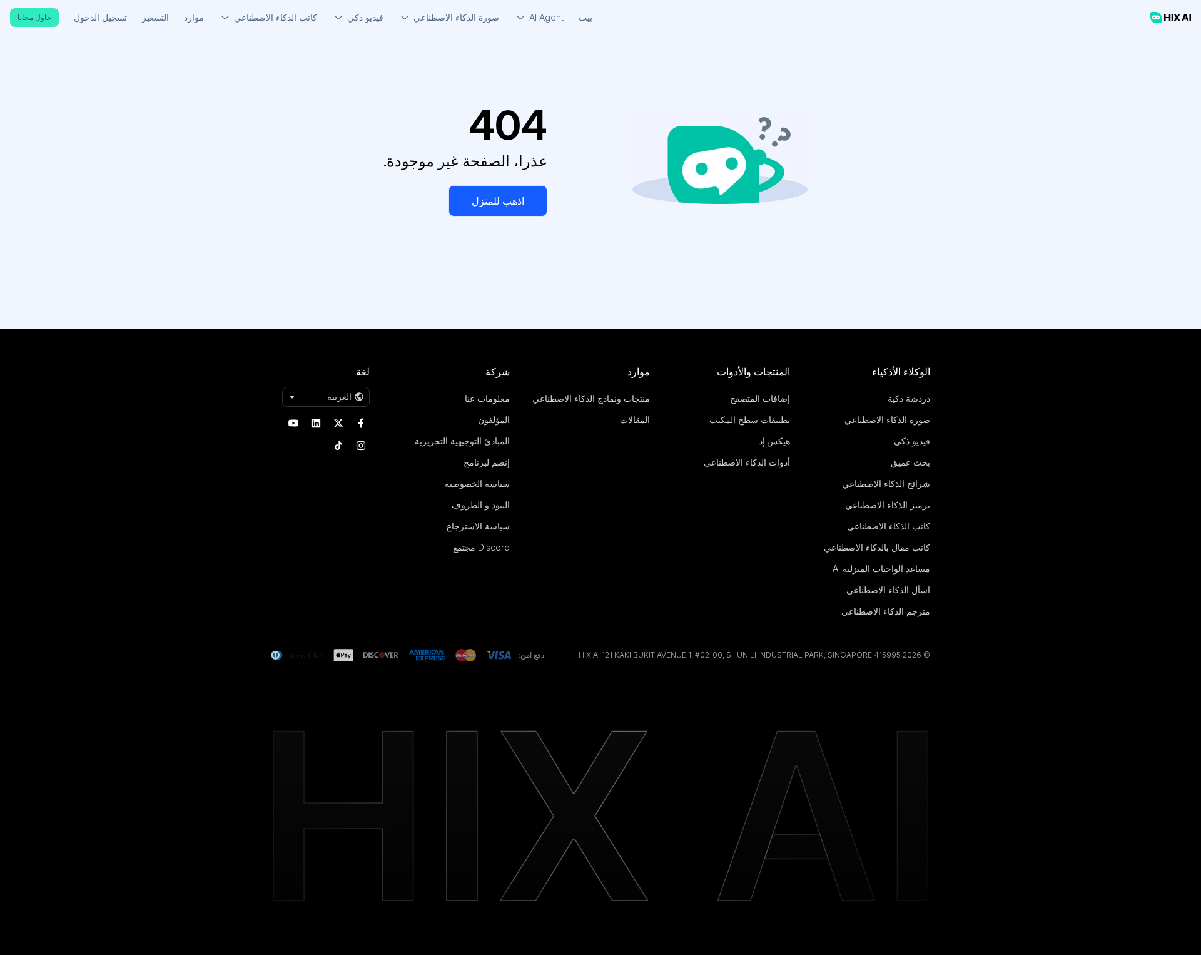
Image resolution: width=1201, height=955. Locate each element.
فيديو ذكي (912, 441)
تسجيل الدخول (100, 17)
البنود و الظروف (481, 504)
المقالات (635, 419)
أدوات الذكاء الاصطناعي (747, 462)
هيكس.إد (774, 441)
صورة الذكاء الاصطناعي (887, 419)
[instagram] (361, 445)
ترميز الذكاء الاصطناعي (887, 504)
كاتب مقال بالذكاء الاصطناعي (877, 547)
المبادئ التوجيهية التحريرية (462, 441)
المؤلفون (494, 419)
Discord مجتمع (481, 547)
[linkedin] (316, 423)
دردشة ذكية (909, 398)
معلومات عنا (487, 398)
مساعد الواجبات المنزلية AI (881, 568)
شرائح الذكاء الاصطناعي (886, 483)
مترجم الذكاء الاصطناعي (885, 611)
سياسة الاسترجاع (478, 526)
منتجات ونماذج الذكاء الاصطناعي (591, 398)
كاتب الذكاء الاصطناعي (888, 526)
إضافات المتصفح (760, 398)
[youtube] (293, 423)
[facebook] (361, 423)
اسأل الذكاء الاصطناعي (888, 590)
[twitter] (338, 423)
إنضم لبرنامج (487, 462)
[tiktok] (338, 445)
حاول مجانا (34, 17)
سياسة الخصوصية (477, 483)
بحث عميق (910, 462)
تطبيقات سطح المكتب (749, 419)
